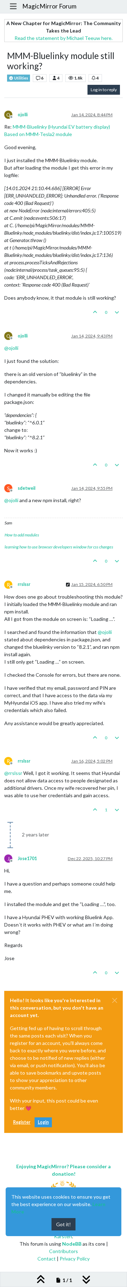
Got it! (63, 1224)
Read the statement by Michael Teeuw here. (63, 38)
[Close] (115, 1000)
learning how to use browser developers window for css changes (59, 547)
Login (43, 1122)
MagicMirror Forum (49, 6)
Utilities (20, 78)
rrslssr (24, 584)
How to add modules (22, 534)
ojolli (23, 114)
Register (21, 1122)
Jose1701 (27, 858)
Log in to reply (104, 89)
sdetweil (26, 488)
